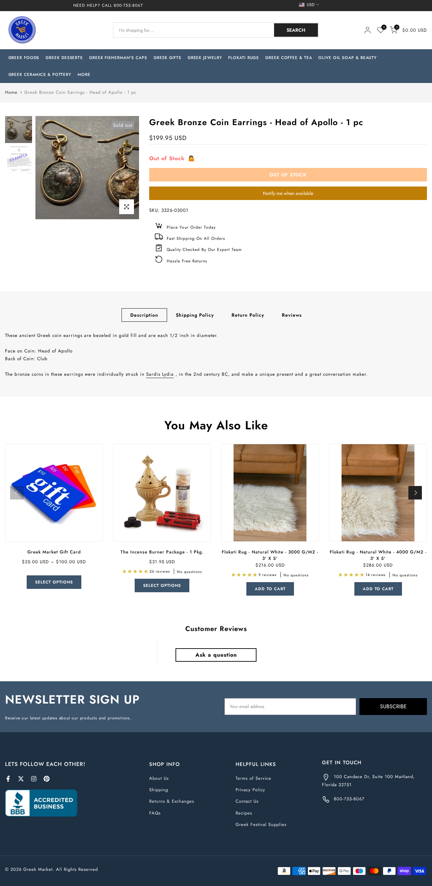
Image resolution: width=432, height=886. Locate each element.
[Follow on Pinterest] (47, 779)
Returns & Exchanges (171, 801)
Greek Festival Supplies (261, 824)
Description (144, 315)
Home (11, 92)
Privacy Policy (250, 790)
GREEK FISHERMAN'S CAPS (118, 58)
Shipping (158, 790)
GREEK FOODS (23, 58)
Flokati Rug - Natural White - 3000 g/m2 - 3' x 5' (270, 555)
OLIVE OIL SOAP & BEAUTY (347, 58)
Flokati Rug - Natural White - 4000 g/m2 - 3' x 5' (378, 555)
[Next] (415, 492)
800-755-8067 (128, 5)
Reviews (292, 315)
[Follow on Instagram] (34, 779)
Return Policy (248, 315)
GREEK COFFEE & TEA (288, 58)
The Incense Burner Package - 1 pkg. (162, 552)
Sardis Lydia (160, 374)
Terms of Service (253, 778)
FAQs (155, 813)
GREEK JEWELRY (205, 58)
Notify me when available (288, 193)
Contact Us (247, 801)
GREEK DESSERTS (64, 58)
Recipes (244, 813)
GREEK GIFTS (167, 58)
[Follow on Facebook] (8, 779)
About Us (159, 778)
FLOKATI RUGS (243, 58)
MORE (84, 75)
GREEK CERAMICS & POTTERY (40, 75)
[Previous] (17, 492)
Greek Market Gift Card (54, 552)
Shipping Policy (195, 315)
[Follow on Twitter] (21, 779)
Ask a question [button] (216, 655)
